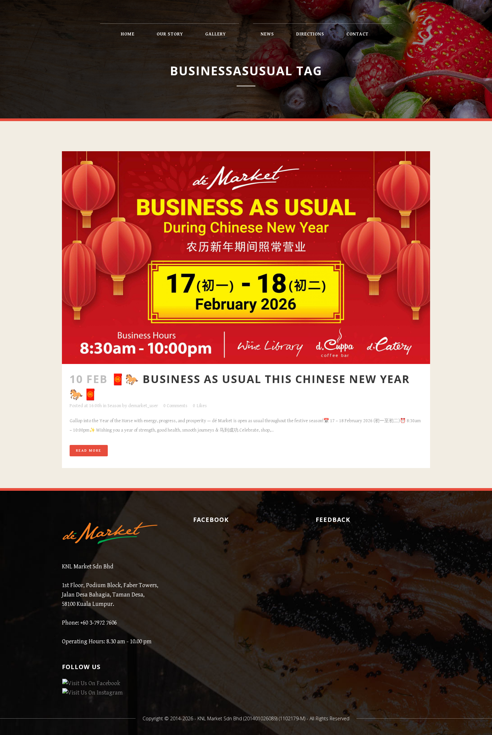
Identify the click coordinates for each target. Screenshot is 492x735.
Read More (88, 450)
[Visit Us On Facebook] (91, 683)
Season (114, 405)
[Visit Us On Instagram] (92, 692)
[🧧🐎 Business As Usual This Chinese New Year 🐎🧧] (246, 257)
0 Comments (175, 405)
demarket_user (143, 405)
